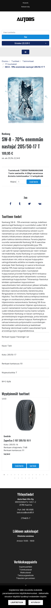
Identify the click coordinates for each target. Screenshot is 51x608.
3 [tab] (11, 475)
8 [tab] (29, 475)
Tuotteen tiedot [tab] (12, 216)
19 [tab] (32, 478)
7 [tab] (25, 475)
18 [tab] (29, 478)
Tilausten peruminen (25, 578)
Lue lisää (33, 465)
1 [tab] (4, 475)
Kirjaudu (25, 3)
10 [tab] (36, 475)
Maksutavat (25, 572)
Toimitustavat (25, 569)
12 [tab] (43, 475)
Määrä (13, 181)
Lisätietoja (17, 602)
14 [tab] (15, 478)
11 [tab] (40, 475)
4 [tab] (15, 475)
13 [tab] (47, 475)
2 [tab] (8, 475)
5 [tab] (18, 475)
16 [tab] (22, 478)
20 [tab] (36, 478)
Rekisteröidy (25, 7)
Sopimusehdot (25, 566)
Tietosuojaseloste (26, 575)
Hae (25, 36)
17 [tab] (25, 478)
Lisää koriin (34, 181)
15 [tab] (18, 478)
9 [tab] (32, 475)
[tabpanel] (25, 434)
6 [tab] (22, 475)
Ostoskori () (22, 43)
